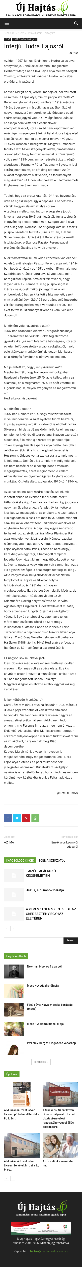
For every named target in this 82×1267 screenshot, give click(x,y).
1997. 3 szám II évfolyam (41, 33)
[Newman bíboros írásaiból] (14, 971)
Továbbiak (40, 1061)
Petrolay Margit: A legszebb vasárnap (51, 1043)
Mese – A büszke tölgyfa (43, 985)
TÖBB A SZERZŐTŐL (52, 860)
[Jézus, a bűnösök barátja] (14, 895)
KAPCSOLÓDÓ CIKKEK (20, 860)
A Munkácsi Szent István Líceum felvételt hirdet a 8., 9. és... (21, 1165)
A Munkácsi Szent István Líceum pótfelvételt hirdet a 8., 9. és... (21, 1114)
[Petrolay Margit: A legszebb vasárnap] (14, 1048)
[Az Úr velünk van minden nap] (60, 1145)
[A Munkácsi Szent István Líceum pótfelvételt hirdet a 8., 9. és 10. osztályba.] (22, 1094)
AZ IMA (9, 842)
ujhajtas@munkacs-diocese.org (48, 1251)
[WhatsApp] (35, 818)
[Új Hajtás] (41, 9)
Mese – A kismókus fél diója (45, 1023)
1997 (21, 33)
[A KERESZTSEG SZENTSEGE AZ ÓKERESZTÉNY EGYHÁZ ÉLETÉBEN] (14, 914)
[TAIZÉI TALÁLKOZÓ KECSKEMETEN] (14, 875)
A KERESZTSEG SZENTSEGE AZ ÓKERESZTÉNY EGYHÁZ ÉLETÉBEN (51, 913)
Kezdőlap (9, 33)
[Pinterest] (26, 818)
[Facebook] (8, 818)
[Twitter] (17, 818)
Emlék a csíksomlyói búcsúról (65, 844)
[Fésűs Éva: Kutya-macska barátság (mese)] (14, 1010)
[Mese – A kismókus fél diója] (14, 1029)
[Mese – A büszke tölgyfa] (14, 991)
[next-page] (12, 928)
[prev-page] (6, 928)
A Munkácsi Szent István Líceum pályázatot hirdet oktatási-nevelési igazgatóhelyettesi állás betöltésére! (59, 1118)
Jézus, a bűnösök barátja (45, 890)
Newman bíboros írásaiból (44, 966)
